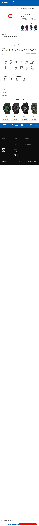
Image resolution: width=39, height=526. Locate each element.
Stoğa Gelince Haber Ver (29, 14)
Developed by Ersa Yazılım (4, 161)
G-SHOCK (15, 139)
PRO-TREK (15, 144)
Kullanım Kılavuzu (4, 95)
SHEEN (14, 143)
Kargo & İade (4, 92)
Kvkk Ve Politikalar (27, 143)
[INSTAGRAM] (14, 155)
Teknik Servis (3, 138)
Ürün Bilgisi (4, 34)
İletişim (2, 139)
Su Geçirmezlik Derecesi (28, 144)
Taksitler (3, 89)
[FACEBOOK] (15, 155)
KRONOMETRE (15, 138)
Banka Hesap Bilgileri (27, 139)
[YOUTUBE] (17, 155)
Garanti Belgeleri (27, 138)
